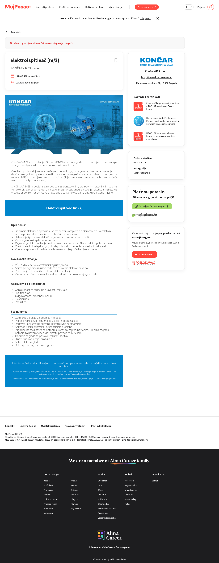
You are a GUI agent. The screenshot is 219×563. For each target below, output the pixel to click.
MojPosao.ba (131, 485)
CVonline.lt (102, 480)
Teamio (74, 485)
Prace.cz (47, 494)
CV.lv (100, 485)
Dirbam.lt (102, 494)
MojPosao (129, 480)
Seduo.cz (75, 490)
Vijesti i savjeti (116, 7)
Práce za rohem (51, 504)
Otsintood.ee (103, 504)
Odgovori (145, 18)
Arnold (74, 480)
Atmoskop (48, 508)
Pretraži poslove (45, 7)
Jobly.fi (155, 480)
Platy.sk (74, 504)
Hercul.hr (129, 494)
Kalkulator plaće (94, 7)
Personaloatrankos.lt (107, 508)
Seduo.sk (75, 494)
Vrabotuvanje (131, 490)
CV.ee (100, 490)
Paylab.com (76, 508)
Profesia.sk (48, 485)
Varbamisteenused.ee (107, 518)
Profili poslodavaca (69, 7)
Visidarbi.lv (102, 499)
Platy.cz (74, 499)
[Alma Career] (109, 535)
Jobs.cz (47, 480)
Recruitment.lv (104, 513)
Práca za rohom (51, 499)
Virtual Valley (130, 499)
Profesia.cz (48, 490)
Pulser (127, 504)
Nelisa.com (48, 513)
